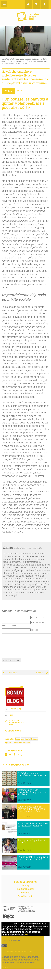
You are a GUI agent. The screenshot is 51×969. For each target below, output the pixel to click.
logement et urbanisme (13, 742)
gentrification (25, 739)
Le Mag (25, 885)
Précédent (12, 672)
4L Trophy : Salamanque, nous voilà (17, 951)
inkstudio (30, 906)
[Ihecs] (8, 918)
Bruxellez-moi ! (25, 896)
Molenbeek (26, 742)
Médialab (25, 892)
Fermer (4, 967)
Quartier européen (25, 889)
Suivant (40, 672)
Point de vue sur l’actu (25, 882)
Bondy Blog (16, 708)
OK (26, 934)
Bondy (17, 739)
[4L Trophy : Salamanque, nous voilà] (4, 946)
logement (34, 739)
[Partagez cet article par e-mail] (7, 754)
